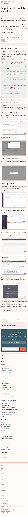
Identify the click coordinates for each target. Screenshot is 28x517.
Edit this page (3, 14)
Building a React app (5, 389)
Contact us (3, 498)
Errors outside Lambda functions (8, 412)
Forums (3, 482)
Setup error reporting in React (8, 401)
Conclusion (3, 416)
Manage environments (5, 426)
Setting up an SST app (5, 368)
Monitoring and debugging (6, 398)
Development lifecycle (5, 428)
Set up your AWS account (6, 366)
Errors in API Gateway (6, 414)
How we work (4, 500)
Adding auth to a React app (6, 387)
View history (9, 14)
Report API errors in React (7, 403)
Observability (3, 430)
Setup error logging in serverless (8, 407)
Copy (25, 44)
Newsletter (3, 487)
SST (2, 468)
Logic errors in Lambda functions (9, 409)
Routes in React (4, 385)
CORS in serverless (4, 381)
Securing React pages (5, 391)
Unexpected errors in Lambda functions (10, 410)
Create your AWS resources (6, 370)
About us (3, 495)
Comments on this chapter (9, 325)
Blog (2, 493)
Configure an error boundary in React (9, 405)
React (2, 459)
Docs (2, 479)
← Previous (3, 319)
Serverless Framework (6, 436)
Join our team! (4, 503)
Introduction (3, 364)
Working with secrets (5, 377)
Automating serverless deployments (8, 396)
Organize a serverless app (6, 424)
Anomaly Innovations (10, 509)
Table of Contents (15, 319)
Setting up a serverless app (6, 438)
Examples (3, 484)
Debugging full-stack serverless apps (9, 400)
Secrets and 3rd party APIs (6, 447)
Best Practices (4, 419)
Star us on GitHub (14, 342)
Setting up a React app (5, 383)
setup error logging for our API (15, 18)
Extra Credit (4, 452)
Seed (2, 471)
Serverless (3, 455)
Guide (2, 473)
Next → (25, 319)
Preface (2, 358)
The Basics (3, 361)
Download (23, 348)
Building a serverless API (6, 372)
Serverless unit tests (5, 379)
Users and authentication (6, 374)
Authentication (4, 457)
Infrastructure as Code (5, 449)
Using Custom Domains (5, 393)
